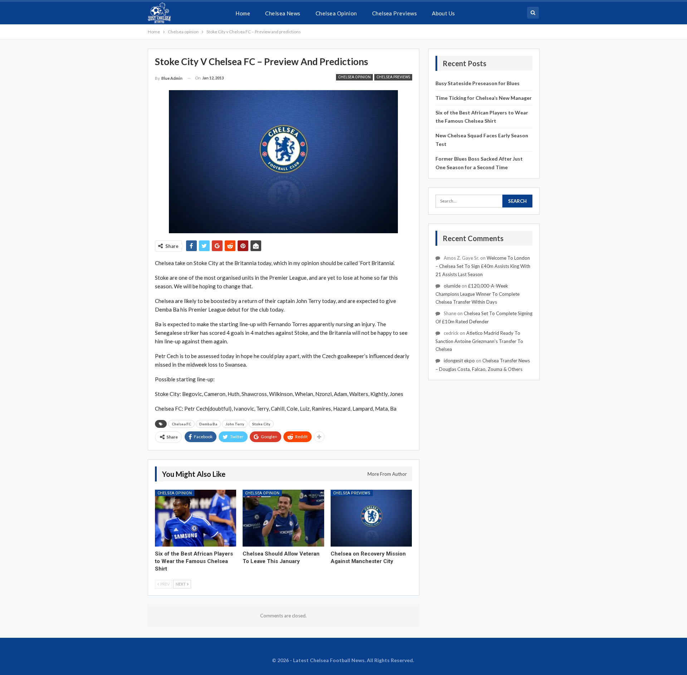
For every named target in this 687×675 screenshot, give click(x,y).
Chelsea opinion (354, 77)
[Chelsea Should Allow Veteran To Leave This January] (283, 518)
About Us (443, 13)
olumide (452, 286)
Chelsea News (283, 13)
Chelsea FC (181, 424)
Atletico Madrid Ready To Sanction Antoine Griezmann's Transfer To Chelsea (479, 341)
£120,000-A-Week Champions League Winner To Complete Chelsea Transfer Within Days (477, 294)
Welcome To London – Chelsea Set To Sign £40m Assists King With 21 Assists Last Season (482, 266)
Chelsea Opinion (336, 13)
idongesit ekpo (459, 360)
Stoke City (261, 424)
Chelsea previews (393, 77)
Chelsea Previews (394, 13)
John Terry (234, 424)
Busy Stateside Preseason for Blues (477, 83)
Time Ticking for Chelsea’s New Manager (483, 98)
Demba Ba (208, 424)
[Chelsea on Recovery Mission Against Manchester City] (371, 518)
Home (242, 13)
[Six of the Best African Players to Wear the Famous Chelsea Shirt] (196, 518)
